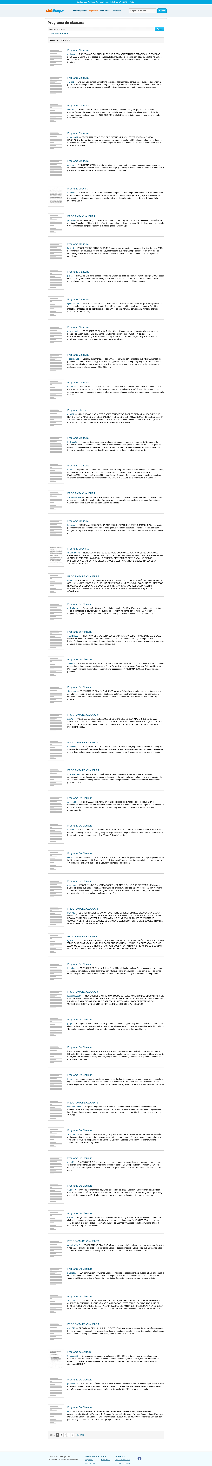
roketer (70, 1217)
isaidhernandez (74, 1107)
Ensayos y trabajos (80, 11)
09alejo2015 (72, 1356)
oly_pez (70, 82)
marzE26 (71, 1328)
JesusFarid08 (73, 1134)
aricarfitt (70, 830)
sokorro (70, 165)
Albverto (71, 664)
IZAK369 (71, 110)
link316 (70, 248)
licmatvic (71, 857)
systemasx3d (73, 303)
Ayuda (103, 1456)
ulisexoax (71, 885)
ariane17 (71, 193)
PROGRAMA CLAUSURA (81, 216)
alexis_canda (73, 331)
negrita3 (70, 580)
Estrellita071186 (74, 996)
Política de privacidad (122, 1460)
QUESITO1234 (74, 941)
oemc (69, 470)
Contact (132, 2)
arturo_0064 (72, 137)
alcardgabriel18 (74, 774)
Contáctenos (116, 11)
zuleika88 (71, 802)
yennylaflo (71, 220)
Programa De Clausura (79, 604)
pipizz (70, 276)
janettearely (72, 1384)
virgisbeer (71, 691)
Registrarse (93, 11)
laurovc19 (71, 387)
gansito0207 (72, 636)
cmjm (69, 1411)
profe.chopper (73, 608)
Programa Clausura (78, 50)
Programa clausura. (78, 548)
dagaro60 (71, 1190)
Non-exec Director (102, 2)
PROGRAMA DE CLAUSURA (83, 576)
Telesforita (71, 1301)
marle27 (70, 1162)
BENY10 (71, 913)
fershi (69, 1079)
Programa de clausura (79, 631)
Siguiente (79, 1435)
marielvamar (72, 747)
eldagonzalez (73, 359)
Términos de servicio (122, 1463)
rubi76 (70, 719)
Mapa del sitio (120, 1456)
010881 (70, 414)
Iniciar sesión (104, 11)
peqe (69, 1024)
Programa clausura (77, 188)
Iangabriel (71, 968)
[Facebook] (139, 1460)
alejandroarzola (74, 497)
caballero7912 (73, 1245)
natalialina (71, 1273)
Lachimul (71, 525)
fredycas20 (72, 442)
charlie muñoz (73, 553)
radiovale (71, 54)
